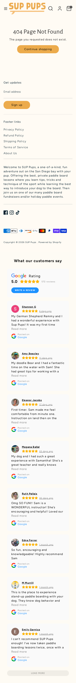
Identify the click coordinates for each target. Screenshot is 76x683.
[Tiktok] (18, 212)
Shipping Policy (15, 141)
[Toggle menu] (4, 8)
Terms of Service (16, 147)
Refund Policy (14, 135)
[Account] (59, 7)
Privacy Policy (14, 129)
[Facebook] (6, 212)
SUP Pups (31, 242)
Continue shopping (38, 49)
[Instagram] (12, 212)
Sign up (16, 105)
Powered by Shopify (50, 242)
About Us (10, 153)
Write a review (25, 290)
